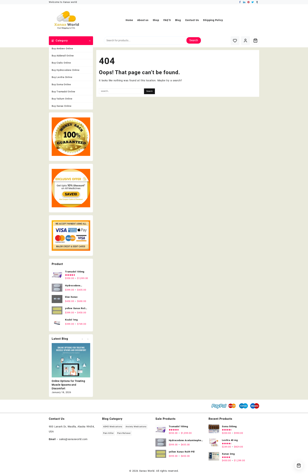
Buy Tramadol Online (63, 91)
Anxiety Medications (136, 426)
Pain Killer (108, 433)
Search (193, 40)
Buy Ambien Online (62, 48)
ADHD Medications (112, 426)
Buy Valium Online (62, 98)
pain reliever (124, 433)
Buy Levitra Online (62, 77)
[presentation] (82, 339)
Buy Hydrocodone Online (65, 70)
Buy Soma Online (61, 84)
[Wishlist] (235, 40)
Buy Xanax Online (61, 106)
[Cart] (255, 40)
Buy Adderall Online (63, 55)
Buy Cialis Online (61, 62)
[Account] (245, 40)
